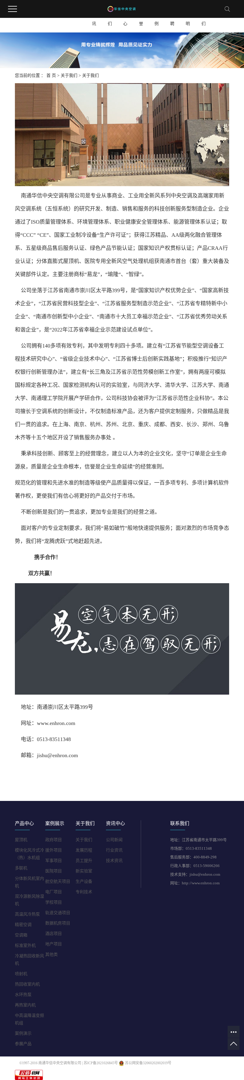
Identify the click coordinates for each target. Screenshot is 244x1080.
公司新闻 (114, 840)
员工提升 (84, 860)
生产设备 (84, 881)
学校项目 (53, 902)
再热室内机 (25, 1005)
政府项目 (53, 840)
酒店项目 (53, 933)
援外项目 (53, 850)
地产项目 (53, 944)
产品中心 (125, 18)
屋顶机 (21, 840)
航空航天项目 (57, 881)
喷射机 (21, 974)
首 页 (51, 75)
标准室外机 (25, 945)
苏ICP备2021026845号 (101, 1063)
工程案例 (156, 18)
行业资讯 (114, 850)
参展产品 (23, 1044)
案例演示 (23, 1033)
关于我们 (110, 18)
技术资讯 (114, 860)
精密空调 (23, 924)
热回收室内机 (27, 984)
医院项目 (53, 871)
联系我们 (203, 18)
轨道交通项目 (57, 913)
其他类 (51, 954)
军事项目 (53, 860)
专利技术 (84, 892)
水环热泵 (23, 994)
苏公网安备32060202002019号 (147, 1063)
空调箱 (21, 935)
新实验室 (84, 871)
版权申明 (188, 18)
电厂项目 (53, 892)
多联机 (21, 868)
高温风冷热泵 (27, 914)
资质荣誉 (141, 18)
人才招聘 (172, 18)
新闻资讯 (94, 18)
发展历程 (84, 850)
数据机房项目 (57, 923)
